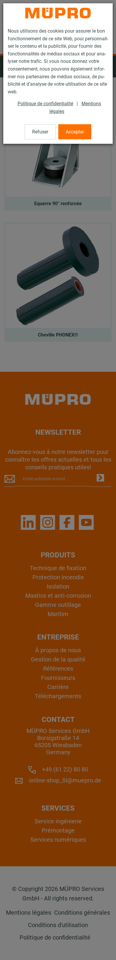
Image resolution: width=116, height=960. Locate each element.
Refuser (40, 132)
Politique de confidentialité (45, 103)
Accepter (75, 132)
